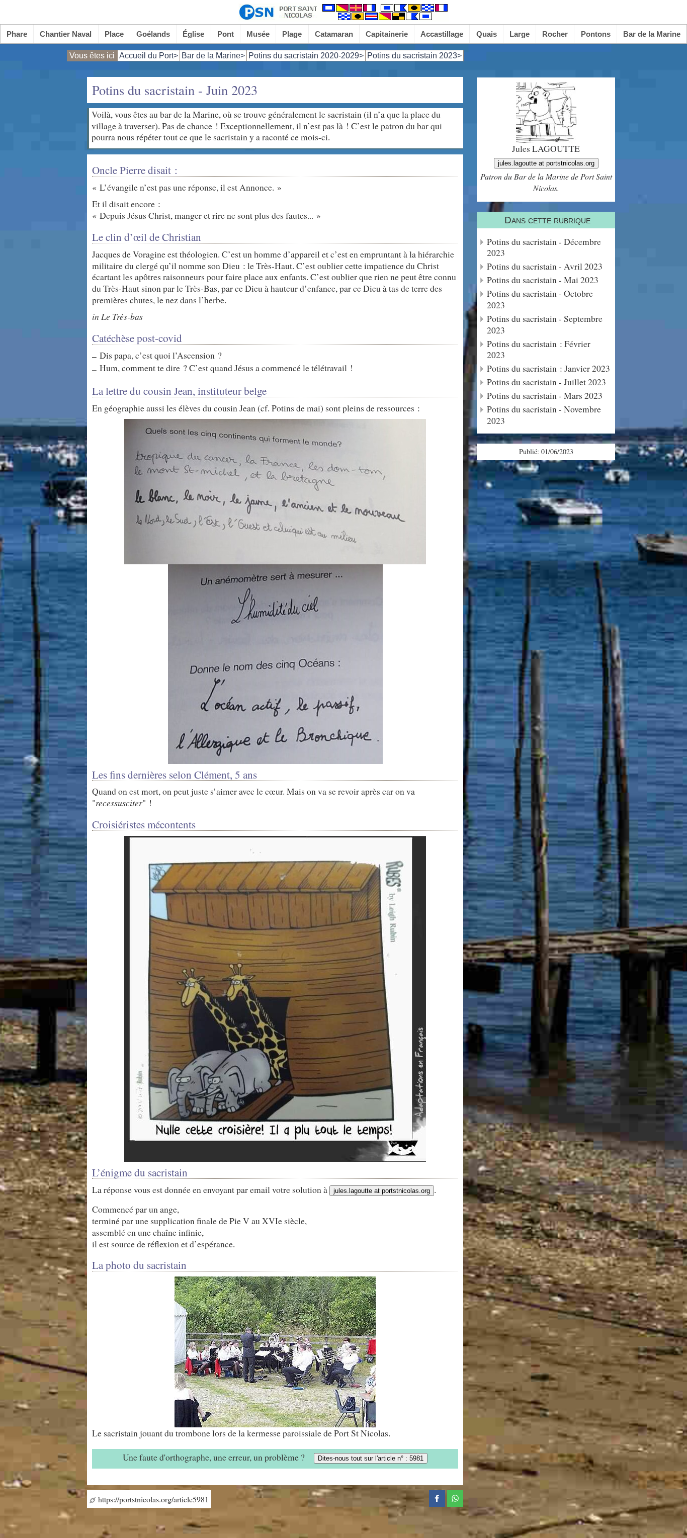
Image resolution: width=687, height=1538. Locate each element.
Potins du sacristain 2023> (414, 55)
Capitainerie (387, 34)
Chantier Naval (66, 34)
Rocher (555, 34)
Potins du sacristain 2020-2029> (306, 55)
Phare (17, 34)
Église (193, 34)
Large (519, 34)
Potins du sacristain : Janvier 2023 (548, 368)
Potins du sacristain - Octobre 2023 (540, 299)
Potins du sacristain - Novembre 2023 (544, 414)
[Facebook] (437, 1497)
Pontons (596, 34)
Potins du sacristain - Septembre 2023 (545, 324)
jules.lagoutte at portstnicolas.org (381, 1190)
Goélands (153, 34)
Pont (225, 34)
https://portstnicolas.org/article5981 (152, 1499)
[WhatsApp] (455, 1497)
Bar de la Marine (651, 34)
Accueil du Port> (148, 55)
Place (114, 34)
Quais (486, 34)
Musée (258, 34)
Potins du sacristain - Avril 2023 (545, 266)
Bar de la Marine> (213, 55)
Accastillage (441, 34)
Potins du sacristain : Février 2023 (538, 349)
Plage (292, 34)
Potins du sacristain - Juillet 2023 (546, 382)
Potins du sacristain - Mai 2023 (542, 280)
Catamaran (334, 34)
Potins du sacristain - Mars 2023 (545, 395)
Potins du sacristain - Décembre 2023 (544, 247)
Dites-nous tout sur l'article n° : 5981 (370, 1458)
